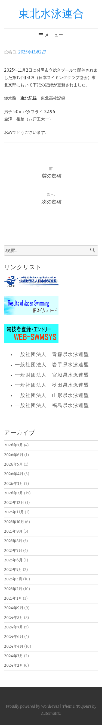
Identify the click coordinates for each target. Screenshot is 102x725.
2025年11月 (14, 512)
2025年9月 (13, 531)
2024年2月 (13, 665)
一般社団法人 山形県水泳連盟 (52, 395)
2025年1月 (13, 598)
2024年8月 (13, 617)
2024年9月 (13, 608)
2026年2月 (13, 493)
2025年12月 (14, 502)
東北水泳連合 (51, 14)
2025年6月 (13, 560)
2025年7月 (13, 550)
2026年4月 (13, 474)
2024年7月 (13, 627)
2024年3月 (13, 656)
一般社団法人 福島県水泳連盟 (52, 405)
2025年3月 (13, 579)
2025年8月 (13, 541)
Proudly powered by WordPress (32, 706)
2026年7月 (13, 445)
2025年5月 (13, 569)
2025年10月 (14, 522)
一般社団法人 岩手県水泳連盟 (52, 364)
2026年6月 (13, 455)
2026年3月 (13, 483)
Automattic (50, 713)
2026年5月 (13, 464)
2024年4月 (13, 646)
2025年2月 (13, 589)
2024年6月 (13, 636)
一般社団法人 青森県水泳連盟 (52, 354)
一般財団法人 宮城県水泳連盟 (52, 375)
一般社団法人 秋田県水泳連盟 (52, 385)
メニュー (54, 35)
